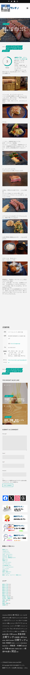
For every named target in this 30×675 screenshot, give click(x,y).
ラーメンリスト (6, 573)
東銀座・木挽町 (16, 646)
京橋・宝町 (5, 600)
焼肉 (9, 648)
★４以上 (16, 615)
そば (13, 617)
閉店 (14, 651)
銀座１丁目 (5, 584)
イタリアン (7, 620)
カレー (21, 620)
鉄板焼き (17, 648)
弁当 (25, 637)
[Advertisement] (15, 310)
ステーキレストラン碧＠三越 (20, 58)
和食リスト (5, 549)
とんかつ (21, 617)
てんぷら (17, 617)
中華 (11, 634)
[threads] (23, 498)
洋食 (6, 648)
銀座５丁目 (5, 590)
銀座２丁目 (5, 586)
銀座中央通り (6, 50)
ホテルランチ (19, 628)
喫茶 (23, 634)
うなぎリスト (5, 551)
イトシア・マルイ (14, 620)
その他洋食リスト (6, 565)
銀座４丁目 (18, 57)
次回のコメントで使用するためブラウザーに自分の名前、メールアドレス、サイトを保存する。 (14, 481)
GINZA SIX (10, 615)
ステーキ (9, 46)
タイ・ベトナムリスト (8, 567)
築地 (3, 601)
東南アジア (8, 645)
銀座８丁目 (8, 417)
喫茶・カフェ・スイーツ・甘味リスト (11, 575)
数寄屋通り (12, 640)
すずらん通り (8, 617)
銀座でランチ (7, 36)
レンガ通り (14, 631)
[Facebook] (5, 498)
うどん (21, 615)
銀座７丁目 (5, 593)
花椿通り (13, 648)
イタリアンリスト (6, 562)
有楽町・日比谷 (9, 396)
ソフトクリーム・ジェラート (8, 626)
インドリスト (5, 568)
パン (7, 628)
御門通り (4, 640)
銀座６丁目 (5, 592)
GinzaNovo (4, 615)
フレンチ (12, 628)
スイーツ (18, 623)
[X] (11, 498)
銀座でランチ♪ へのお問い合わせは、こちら (15, 668)
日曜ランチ (9, 48)
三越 (14, 46)
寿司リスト (5, 559)
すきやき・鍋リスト (7, 556)
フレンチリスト (6, 564)
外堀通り (17, 637)
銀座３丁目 (5, 587)
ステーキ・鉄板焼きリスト (9, 557)
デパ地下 (17, 626)
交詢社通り (15, 634)
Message (4, 433)
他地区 (4, 605)
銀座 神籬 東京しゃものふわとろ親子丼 (14, 421)
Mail (3, 462)
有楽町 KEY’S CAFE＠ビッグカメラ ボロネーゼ (14, 400)
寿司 (22, 637)
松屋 (23, 645)
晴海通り (16, 48)
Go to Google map (15, 343)
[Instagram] (17, 498)
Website (4, 470)
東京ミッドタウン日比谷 (18, 643)
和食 (20, 634)
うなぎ (24, 615)
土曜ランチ (19, 46)
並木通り (6, 634)
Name (3, 453)
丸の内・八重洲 (6, 598)
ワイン (19, 631)
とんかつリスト (6, 552)
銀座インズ (22, 648)
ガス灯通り (25, 620)
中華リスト (5, 570)
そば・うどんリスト (7, 554)
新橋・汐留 (5, 603)
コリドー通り (6, 623)
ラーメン (9, 631)
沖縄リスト (5, 560)
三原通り (22, 631)
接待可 (8, 640)
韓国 (17, 651)
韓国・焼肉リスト (6, 571)
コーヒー (12, 623)
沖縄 (21, 48)
